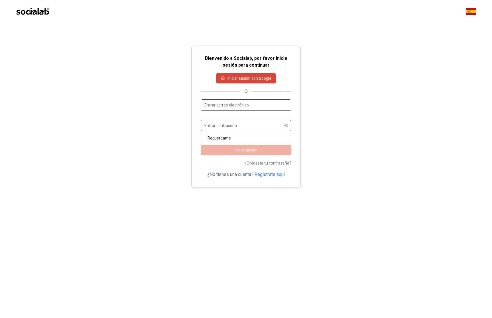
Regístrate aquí (270, 174)
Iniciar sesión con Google (249, 78)
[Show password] (286, 125)
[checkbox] (203, 138)
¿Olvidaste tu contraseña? (268, 163)
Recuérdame (219, 138)
